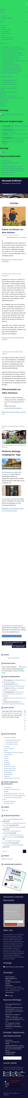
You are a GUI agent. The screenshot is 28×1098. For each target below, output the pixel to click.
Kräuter (19, 636)
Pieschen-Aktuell (9, 992)
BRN (3, 35)
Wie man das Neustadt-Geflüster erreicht (11, 98)
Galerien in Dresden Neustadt (10, 59)
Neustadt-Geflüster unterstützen (8, 88)
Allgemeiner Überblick (10, 737)
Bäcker (6, 750)
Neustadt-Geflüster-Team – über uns (12, 166)
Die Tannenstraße (18, 647)
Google (19, 237)
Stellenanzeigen (4, 102)
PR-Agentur (8, 980)
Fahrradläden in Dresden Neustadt (12, 53)
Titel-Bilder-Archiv (7, 39)
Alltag (1, 21)
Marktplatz (3, 104)
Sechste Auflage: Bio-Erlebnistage (13, 827)
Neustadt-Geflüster (12, 180)
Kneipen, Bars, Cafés (10, 768)
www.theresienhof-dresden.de (13, 408)
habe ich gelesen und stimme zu (14, 918)
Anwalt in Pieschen (10, 976)
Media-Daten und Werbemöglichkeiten (13, 168)
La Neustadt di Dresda (8, 82)
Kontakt (2, 90)
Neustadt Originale (7, 37)
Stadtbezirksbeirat (7, 18)
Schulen (6, 760)
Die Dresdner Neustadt (6, 76)
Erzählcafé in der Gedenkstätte (12, 845)
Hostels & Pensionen (10, 766)
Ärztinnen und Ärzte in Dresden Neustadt (13, 49)
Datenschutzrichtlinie (10, 911)
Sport (3, 27)
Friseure (6, 756)
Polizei (4, 16)
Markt (10, 235)
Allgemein (3, 106)
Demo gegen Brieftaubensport (12, 819)
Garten (14, 636)
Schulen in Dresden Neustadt (10, 64)
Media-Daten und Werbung (7, 96)
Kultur (4, 25)
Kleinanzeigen (4, 100)
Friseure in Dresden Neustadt (10, 57)
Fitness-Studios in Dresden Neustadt (12, 55)
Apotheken (7, 746)
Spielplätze (7, 764)
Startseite (2, 10)
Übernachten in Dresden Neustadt (11, 70)
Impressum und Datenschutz (10, 162)
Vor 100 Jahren (6, 33)
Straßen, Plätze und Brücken (10, 72)
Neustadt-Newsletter (8, 172)
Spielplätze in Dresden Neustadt (11, 68)
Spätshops (7, 762)
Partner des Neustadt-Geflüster (8, 92)
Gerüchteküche (6, 29)
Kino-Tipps (5, 31)
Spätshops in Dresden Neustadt (11, 66)
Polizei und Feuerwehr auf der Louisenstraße (13, 643)
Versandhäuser (9, 985)
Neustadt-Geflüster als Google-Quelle (12, 713)
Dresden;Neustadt (6, 636)
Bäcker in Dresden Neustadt (10, 51)
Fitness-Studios (8, 754)
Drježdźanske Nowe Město (9, 84)
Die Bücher (3, 94)
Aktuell (2, 12)
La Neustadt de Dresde (8, 80)
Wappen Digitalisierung (11, 978)
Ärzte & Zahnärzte (9, 748)
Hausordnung (6, 160)
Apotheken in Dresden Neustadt (11, 47)
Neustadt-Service (5, 43)
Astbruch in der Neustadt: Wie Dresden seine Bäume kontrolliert (13, 694)
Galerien (6, 758)
